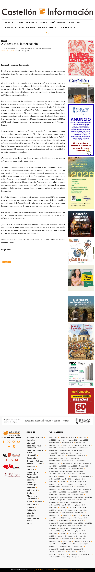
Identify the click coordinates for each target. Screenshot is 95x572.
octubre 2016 (53, 523)
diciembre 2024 (64, 450)
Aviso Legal (33, 570)
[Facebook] (3, 442)
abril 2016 (71, 525)
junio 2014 (86, 541)
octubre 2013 (53, 549)
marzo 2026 (62, 440)
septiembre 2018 (79, 505)
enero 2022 (75, 476)
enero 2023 (53, 468)
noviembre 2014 (67, 538)
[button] (47, 33)
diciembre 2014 (54, 538)
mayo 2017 (52, 518)
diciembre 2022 (64, 468)
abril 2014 (62, 544)
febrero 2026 (73, 440)
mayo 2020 (53, 492)
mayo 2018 (82, 507)
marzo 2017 (72, 518)
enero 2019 (64, 502)
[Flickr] (9, 447)
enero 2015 (83, 536)
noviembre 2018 (54, 505)
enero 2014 (53, 546)
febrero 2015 (72, 536)
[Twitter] (8, 442)
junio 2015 (72, 533)
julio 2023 (77, 463)
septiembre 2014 (54, 541)
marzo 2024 (53, 458)
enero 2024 (75, 458)
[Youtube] (18, 442)
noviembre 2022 (77, 468)
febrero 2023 (83, 466)
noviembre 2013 (77, 546)
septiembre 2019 (66, 497)
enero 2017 (53, 520)
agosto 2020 (67, 489)
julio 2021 (63, 481)
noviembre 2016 (77, 520)
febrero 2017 (82, 518)
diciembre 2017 (54, 513)
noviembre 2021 (54, 479)
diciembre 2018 (75, 502)
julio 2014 (77, 541)
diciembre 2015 (75, 528)
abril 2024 (81, 455)
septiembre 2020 (54, 489)
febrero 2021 (72, 484)
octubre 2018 (66, 505)
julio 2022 (52, 474)
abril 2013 (81, 551)
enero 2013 (75, 554)
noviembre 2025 (67, 442)
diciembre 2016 (64, 520)
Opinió (4, 41)
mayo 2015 (82, 533)
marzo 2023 (72, 466)
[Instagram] (13, 442)
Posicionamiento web (77, 570)
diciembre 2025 (54, 442)
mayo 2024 (72, 455)
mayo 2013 (71, 551)
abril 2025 (62, 448)
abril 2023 (62, 466)
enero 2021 (83, 484)
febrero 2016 (53, 528)
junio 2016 (52, 525)
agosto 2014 (67, 541)
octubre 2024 (53, 453)
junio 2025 (86, 445)
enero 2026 (84, 440)
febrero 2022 (63, 476)
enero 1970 (66, 557)
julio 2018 (63, 507)
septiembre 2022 (66, 471)
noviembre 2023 (67, 461)
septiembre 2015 (79, 531)
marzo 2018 (62, 510)
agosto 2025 (67, 445)
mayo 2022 (71, 474)
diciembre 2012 (86, 554)
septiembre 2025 (54, 445)
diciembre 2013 (64, 546)
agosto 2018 (53, 507)
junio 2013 (61, 551)
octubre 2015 (66, 531)
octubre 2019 (53, 497)
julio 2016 (88, 523)
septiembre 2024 (66, 453)
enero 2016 (64, 528)
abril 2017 (62, 518)
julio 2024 (52, 455)
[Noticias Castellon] (47, 12)
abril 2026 (52, 440)
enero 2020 (53, 494)
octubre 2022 (53, 471)
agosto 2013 (78, 549)
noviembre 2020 (67, 487)
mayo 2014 (53, 544)
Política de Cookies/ (61, 570)
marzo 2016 (81, 525)
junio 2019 (52, 500)
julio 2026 (63, 437)
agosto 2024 (79, 453)
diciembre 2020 (54, 487)
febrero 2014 (83, 544)
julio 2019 (88, 497)
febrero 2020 (83, 492)
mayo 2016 (62, 525)
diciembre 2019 (64, 494)
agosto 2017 (67, 515)
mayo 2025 (53, 448)
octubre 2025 (80, 442)
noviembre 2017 (67, 513)
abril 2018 (52, 510)
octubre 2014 (80, 538)
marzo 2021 (62, 484)
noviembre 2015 (54, 531)
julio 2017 (76, 515)
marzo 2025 (72, 448)
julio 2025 (77, 445)
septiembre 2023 (54, 463)
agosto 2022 (78, 471)
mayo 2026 (82, 437)
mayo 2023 (53, 466)
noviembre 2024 (78, 450)
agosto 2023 (67, 463)
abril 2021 (52, 484)
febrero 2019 (53, 502)
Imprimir (7, 262)
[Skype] (14, 447)
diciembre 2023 (54, 461)
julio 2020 (77, 489)
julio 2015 (63, 533)
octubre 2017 (79, 513)
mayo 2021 (82, 481)
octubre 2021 (66, 479)
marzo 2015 (62, 536)
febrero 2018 (72, 510)
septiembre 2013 (66, 549)
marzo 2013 (53, 554)
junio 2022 (61, 474)
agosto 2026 (53, 437)
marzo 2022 (53, 476)
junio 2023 (87, 463)
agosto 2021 (53, 481)
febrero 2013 (63, 554)
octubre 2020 (80, 487)
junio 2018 (72, 507)
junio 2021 (72, 481)
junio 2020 (87, 489)
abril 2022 (81, 474)
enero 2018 (83, 510)
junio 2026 (72, 437)
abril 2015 (52, 536)
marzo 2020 (72, 492)
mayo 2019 (62, 500)
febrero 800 (76, 557)
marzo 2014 (72, 544)
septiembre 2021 (79, 479)
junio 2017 (86, 515)
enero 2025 (53, 450)
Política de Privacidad (45, 570)
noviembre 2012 (54, 557)
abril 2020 (62, 492)
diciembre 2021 (86, 476)
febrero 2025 (83, 448)
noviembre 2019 (77, 494)
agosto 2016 (78, 523)
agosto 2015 (53, 533)
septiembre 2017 (54, 515)
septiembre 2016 (66, 523)
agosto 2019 (78, 497)
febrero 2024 (64, 458)
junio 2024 (61, 455)
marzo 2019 (81, 500)
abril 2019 (71, 500)
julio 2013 (52, 551)
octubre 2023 (80, 461)
